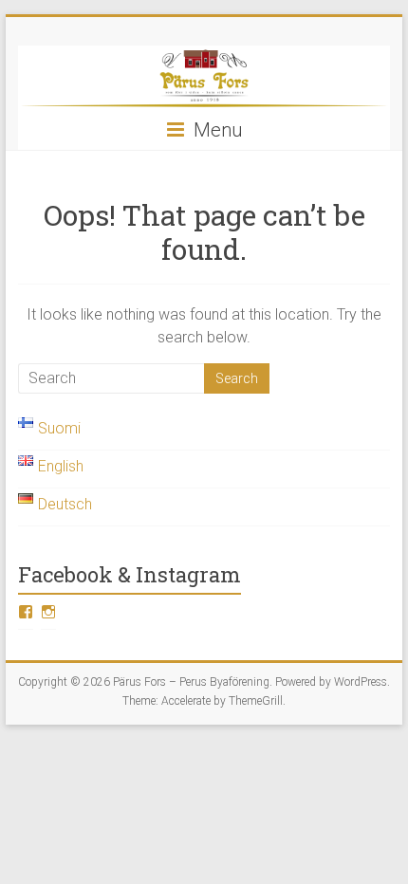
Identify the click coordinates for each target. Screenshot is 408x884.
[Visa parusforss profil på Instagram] (48, 611)
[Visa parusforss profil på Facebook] (25, 611)
